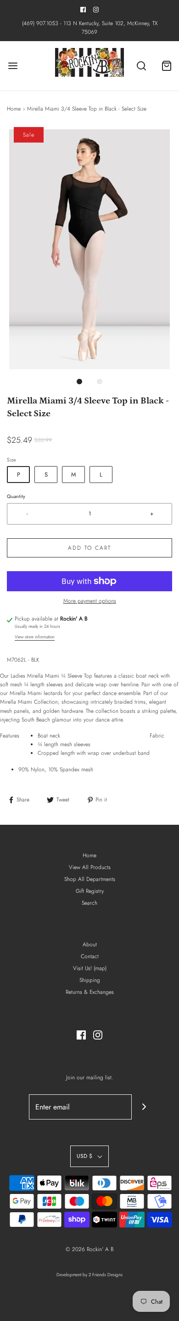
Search (89, 903)
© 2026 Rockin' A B (89, 1249)
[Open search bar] (141, 66)
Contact (90, 956)
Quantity (16, 496)
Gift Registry (90, 891)
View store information (35, 637)
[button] (89, 249)
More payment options (89, 601)
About (90, 944)
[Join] (144, 1106)
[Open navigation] (12, 66)
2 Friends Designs (106, 1274)
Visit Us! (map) (89, 968)
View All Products (90, 867)
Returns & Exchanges (90, 992)
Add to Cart (89, 548)
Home (14, 109)
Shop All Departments (89, 879)
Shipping (89, 980)
